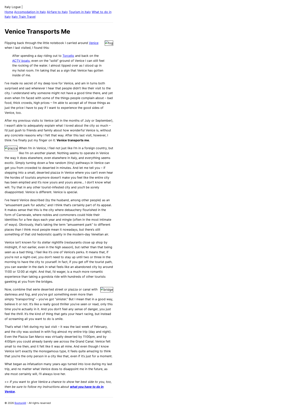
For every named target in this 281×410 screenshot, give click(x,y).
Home (9, 12)
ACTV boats (21, 61)
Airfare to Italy (57, 12)
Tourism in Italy (80, 12)
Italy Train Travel (24, 17)
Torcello (68, 56)
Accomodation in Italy (30, 12)
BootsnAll (20, 402)
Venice (93, 43)
